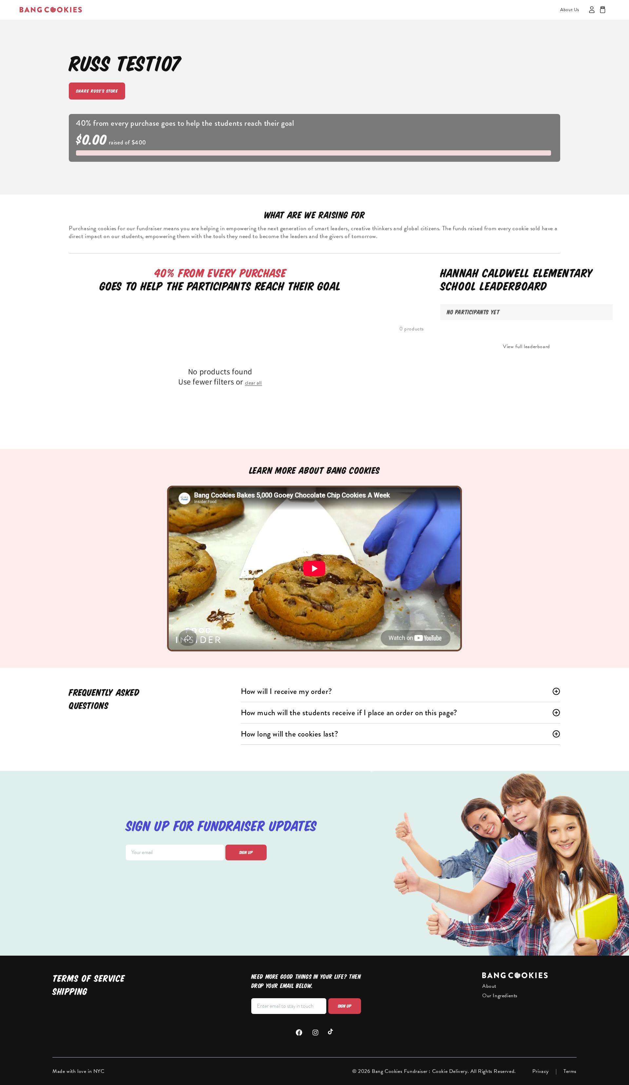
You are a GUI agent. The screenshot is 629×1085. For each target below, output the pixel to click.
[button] (602, 9)
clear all (253, 383)
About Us (569, 9)
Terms (570, 1071)
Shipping (69, 991)
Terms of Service (88, 978)
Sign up (246, 852)
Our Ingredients (500, 996)
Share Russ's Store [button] (97, 91)
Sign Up (345, 1006)
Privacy (540, 1071)
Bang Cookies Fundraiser (400, 1071)
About (489, 986)
